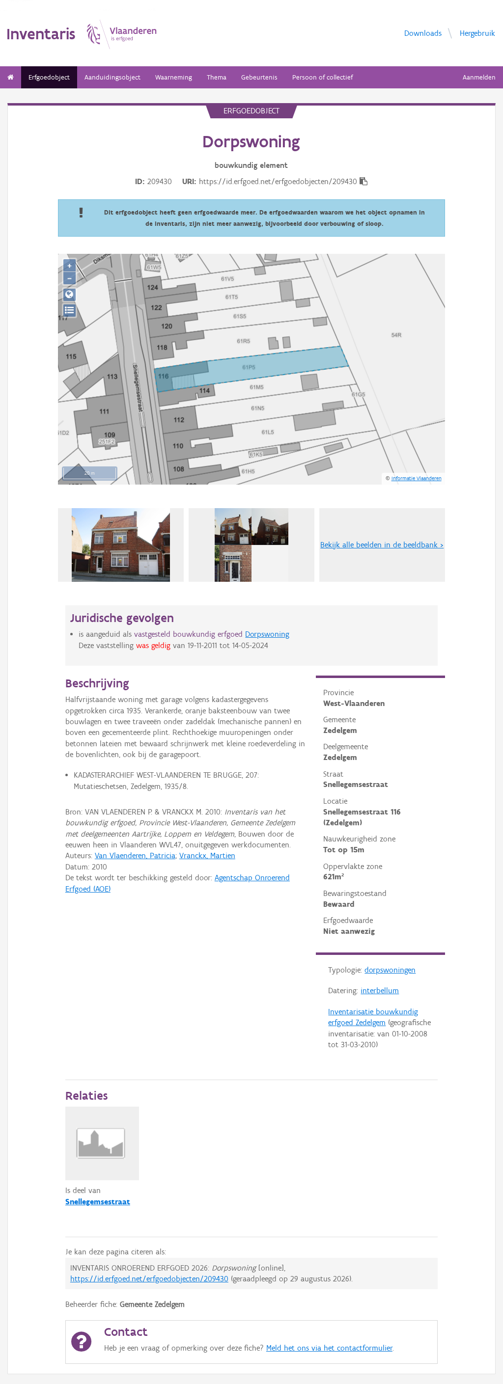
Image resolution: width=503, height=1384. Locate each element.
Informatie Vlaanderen (416, 478)
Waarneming (173, 77)
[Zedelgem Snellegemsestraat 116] (121, 545)
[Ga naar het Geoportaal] (69, 295)
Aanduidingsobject (112, 77)
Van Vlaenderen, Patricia (135, 855)
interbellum (380, 990)
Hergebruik (477, 32)
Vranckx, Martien (207, 855)
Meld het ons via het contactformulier (329, 1348)
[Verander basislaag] (69, 310)
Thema (216, 77)
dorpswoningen (390, 970)
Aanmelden (479, 77)
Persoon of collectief (322, 77)
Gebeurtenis (259, 77)
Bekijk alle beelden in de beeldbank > (382, 544)
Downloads (423, 32)
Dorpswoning (267, 634)
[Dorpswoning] (251, 545)
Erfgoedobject (49, 77)
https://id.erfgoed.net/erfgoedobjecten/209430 (149, 1278)
